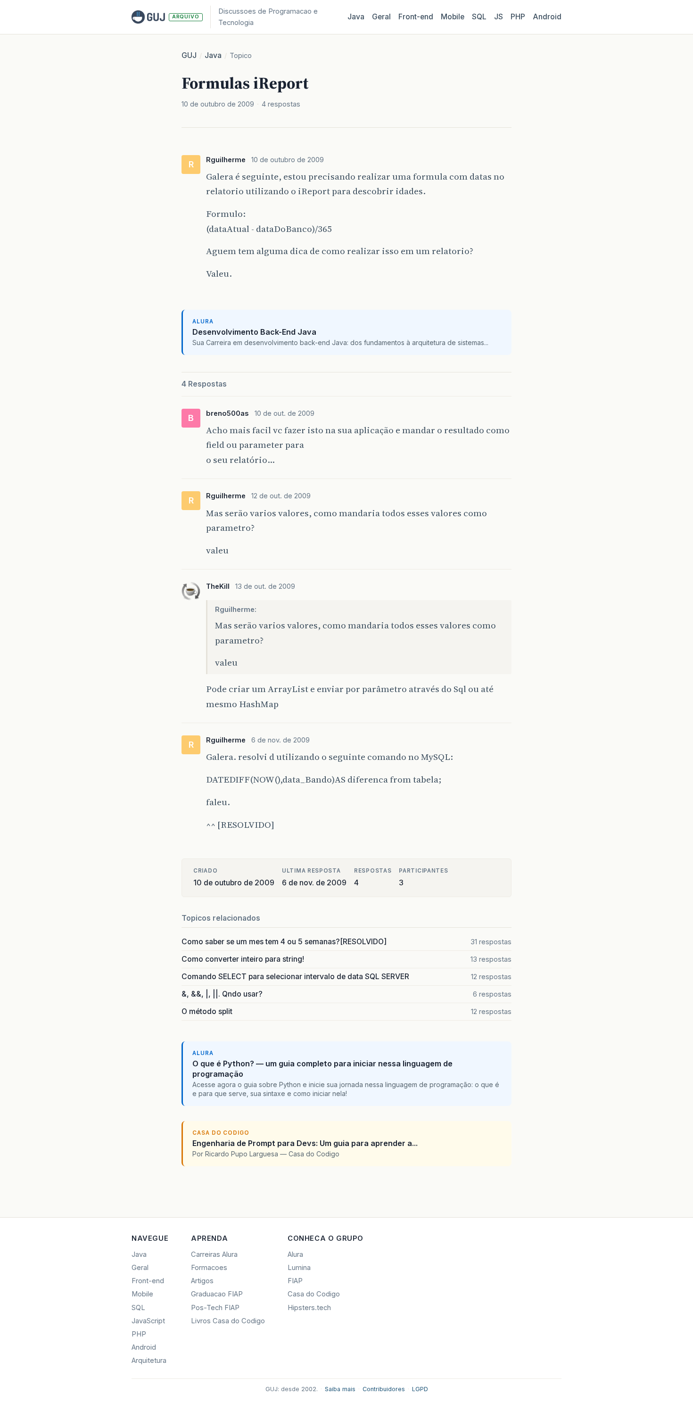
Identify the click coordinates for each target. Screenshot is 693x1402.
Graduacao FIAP (217, 1294)
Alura (295, 1254)
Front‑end (415, 16)
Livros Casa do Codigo (228, 1321)
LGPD (420, 1389)
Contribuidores (384, 1389)
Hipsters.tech (309, 1307)
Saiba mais (340, 1389)
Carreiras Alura (214, 1254)
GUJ (189, 55)
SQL (479, 16)
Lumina (299, 1267)
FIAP (295, 1281)
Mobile (452, 16)
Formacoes (209, 1267)
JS (498, 16)
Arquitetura (149, 1360)
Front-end (148, 1281)
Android (547, 16)
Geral (381, 16)
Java (355, 16)
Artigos (202, 1281)
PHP (518, 16)
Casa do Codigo (314, 1294)
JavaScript (148, 1321)
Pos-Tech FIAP (215, 1307)
